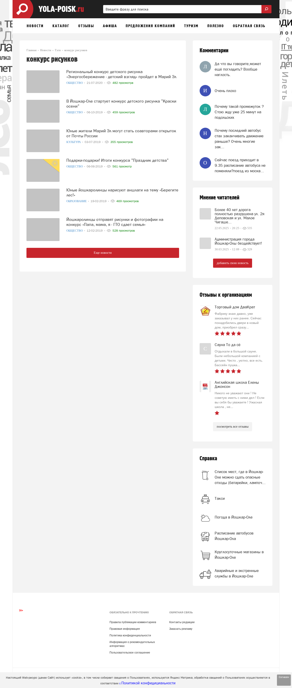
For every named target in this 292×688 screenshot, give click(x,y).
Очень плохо (225, 90)
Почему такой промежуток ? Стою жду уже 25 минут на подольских (239, 112)
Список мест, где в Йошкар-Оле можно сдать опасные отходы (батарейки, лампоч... (240, 477)
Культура (73, 142)
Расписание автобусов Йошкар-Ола (234, 536)
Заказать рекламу (180, 628)
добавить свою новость (232, 263)
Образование (76, 201)
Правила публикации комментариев (133, 622)
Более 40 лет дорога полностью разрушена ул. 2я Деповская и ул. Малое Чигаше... (239, 216)
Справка (208, 458)
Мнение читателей (219, 197)
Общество (74, 83)
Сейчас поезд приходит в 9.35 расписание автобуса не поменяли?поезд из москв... (240, 165)
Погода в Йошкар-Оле (234, 517)
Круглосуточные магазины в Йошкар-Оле (239, 555)
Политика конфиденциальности (130, 635)
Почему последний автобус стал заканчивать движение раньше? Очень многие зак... (239, 138)
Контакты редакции (182, 622)
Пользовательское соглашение (130, 652)
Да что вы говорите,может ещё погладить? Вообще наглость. (238, 69)
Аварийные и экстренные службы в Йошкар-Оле (237, 573)
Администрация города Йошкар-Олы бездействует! (238, 241)
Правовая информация (125, 628)
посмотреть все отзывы (232, 426)
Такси (220, 498)
